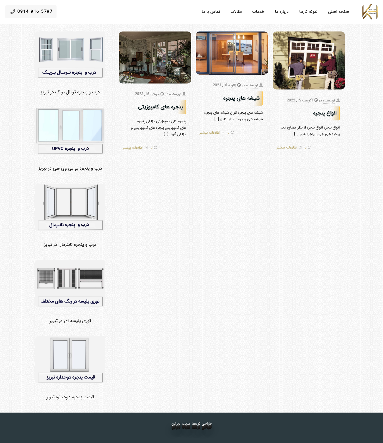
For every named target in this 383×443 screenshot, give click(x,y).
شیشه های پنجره (241, 98)
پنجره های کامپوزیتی (160, 107)
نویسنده (329, 100)
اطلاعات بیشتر (287, 147)
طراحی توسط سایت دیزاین (191, 424)
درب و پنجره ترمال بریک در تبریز (70, 92)
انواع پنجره (324, 113)
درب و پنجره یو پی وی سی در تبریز (70, 168)
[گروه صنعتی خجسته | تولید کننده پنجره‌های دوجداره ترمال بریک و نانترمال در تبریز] (370, 11)
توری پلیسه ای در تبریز (70, 320)
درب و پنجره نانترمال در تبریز (70, 244)
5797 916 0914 (35, 11)
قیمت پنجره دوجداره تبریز (70, 397)
